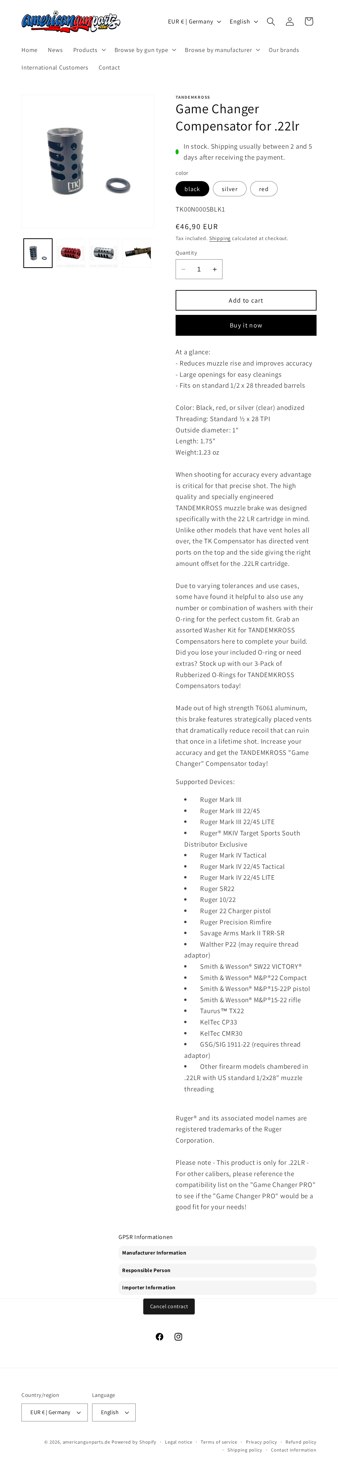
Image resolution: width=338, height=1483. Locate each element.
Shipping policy (244, 1450)
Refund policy (301, 1442)
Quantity (186, 252)
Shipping (220, 238)
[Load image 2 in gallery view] (70, 253)
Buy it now (246, 325)
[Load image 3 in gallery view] (103, 253)
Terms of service (219, 1442)
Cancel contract (169, 1306)
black (192, 189)
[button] (88, 50)
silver (230, 189)
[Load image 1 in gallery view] (38, 253)
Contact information (294, 1450)
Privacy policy (261, 1442)
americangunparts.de (86, 1442)
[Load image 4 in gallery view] (136, 253)
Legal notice (178, 1442)
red (264, 189)
